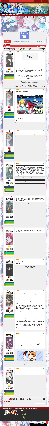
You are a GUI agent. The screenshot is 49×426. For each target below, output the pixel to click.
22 (37, 46)
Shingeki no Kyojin (44, 16)
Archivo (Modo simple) (16, 408)
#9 (43, 333)
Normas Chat (10, 408)
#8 (43, 290)
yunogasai (9, 228)
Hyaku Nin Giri (9, 290)
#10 (43, 368)
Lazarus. (9, 259)
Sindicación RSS (21, 408)
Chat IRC (10, 1)
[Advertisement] (24, 24)
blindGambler (9, 163)
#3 (43, 130)
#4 (43, 163)
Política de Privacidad (34, 408)
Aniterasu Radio (15, 1)
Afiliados (29, 408)
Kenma (9, 368)
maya (9, 333)
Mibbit (24, 419)
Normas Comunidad (5, 408)
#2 (43, 89)
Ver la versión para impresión (8, 403)
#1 (43, 51)
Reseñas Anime (37, 16)
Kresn (9, 51)
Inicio (3, 1)
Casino (24, 1)
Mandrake (30, 203)
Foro (7, 1)
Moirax (9, 89)
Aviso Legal (25, 408)
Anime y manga (31, 16)
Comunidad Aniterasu (21, 16)
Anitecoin (20, 1)
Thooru (21, 51)
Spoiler (17, 165)
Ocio (26, 16)
